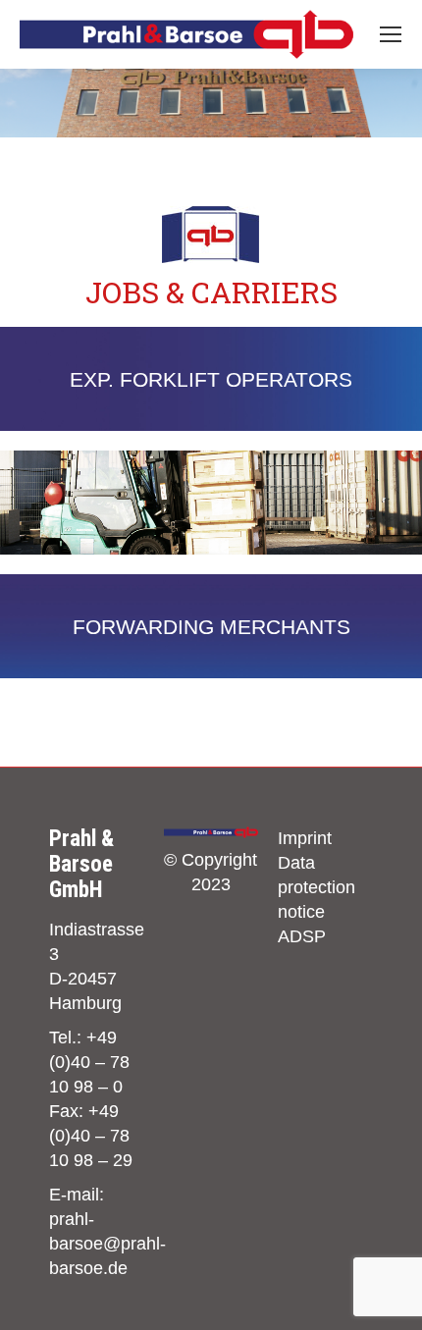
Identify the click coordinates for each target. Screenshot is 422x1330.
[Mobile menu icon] (390, 34)
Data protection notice (316, 887)
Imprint (305, 838)
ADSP (302, 936)
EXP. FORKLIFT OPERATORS (211, 379)
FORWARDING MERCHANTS (211, 626)
